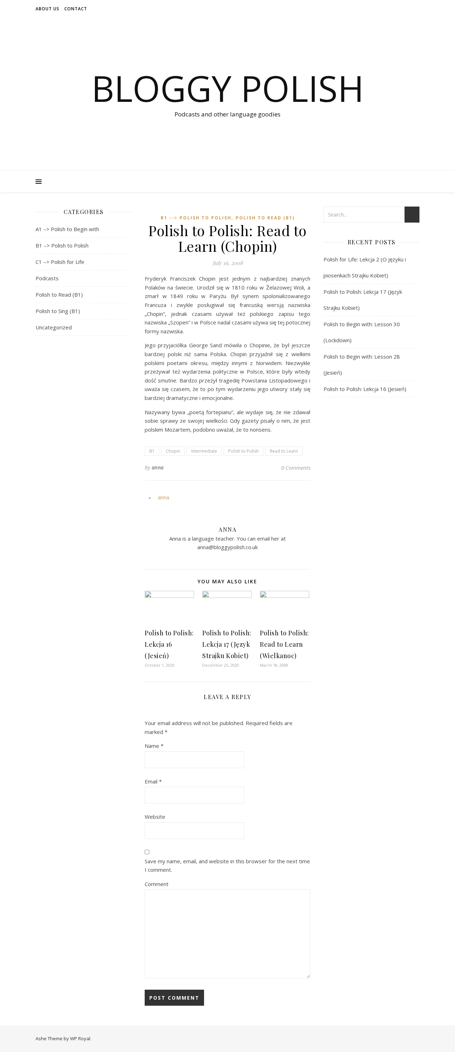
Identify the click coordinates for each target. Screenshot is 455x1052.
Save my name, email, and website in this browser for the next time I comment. (227, 866)
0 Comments (295, 467)
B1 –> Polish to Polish (62, 245)
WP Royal (80, 1038)
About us (47, 9)
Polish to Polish (243, 451)
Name (154, 745)
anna (158, 467)
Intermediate (204, 451)
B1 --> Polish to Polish (196, 218)
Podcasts (47, 278)
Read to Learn (284, 451)
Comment (156, 883)
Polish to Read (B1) (59, 294)
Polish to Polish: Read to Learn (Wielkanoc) (284, 644)
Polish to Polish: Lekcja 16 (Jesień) (169, 644)
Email (153, 781)
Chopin (173, 451)
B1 (152, 451)
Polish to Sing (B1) (58, 310)
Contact (75, 9)
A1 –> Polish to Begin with (67, 229)
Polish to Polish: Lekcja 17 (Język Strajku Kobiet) (226, 644)
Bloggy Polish (227, 88)
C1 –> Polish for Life (60, 261)
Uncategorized (54, 327)
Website (155, 816)
